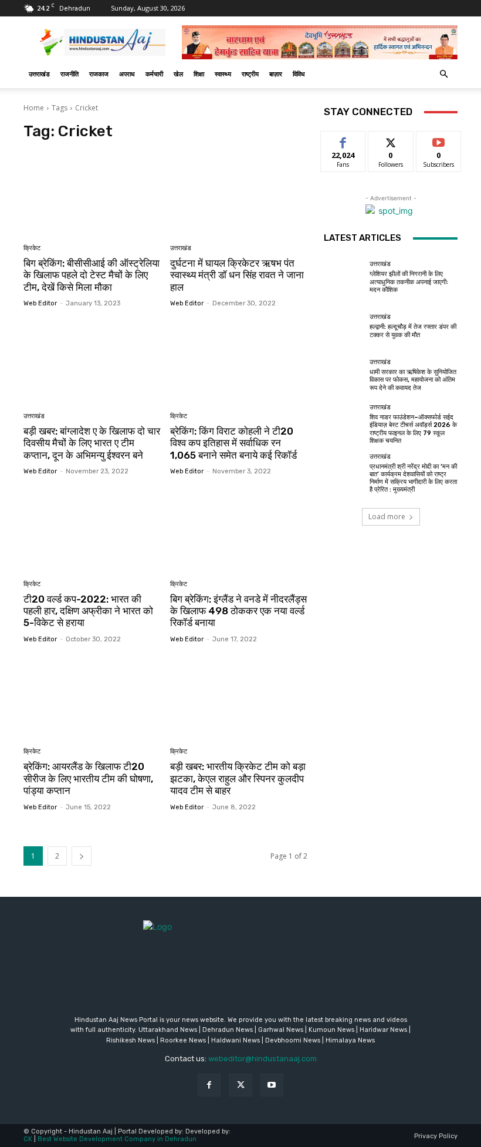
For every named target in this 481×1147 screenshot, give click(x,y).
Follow (391, 140)
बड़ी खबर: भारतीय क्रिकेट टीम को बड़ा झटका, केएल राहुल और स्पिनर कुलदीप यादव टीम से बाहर (238, 778)
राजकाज (99, 73)
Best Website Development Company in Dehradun (117, 1139)
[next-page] (82, 856)
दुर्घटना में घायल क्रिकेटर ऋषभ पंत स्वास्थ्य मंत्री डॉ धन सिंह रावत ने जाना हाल (237, 275)
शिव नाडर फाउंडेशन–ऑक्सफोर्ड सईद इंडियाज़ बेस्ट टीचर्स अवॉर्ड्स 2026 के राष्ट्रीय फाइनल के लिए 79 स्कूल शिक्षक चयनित (413, 429)
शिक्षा (199, 73)
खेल (178, 73)
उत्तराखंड (39, 73)
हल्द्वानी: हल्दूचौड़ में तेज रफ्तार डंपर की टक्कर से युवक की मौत (413, 330)
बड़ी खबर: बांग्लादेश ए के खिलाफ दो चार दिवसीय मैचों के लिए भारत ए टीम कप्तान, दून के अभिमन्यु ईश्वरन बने (91, 443)
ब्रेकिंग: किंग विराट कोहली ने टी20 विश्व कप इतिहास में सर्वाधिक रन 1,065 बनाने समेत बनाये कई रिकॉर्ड (233, 443)
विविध (299, 73)
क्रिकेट (31, 248)
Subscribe (439, 140)
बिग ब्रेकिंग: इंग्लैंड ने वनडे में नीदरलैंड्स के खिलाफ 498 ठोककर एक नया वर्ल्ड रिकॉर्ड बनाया (238, 611)
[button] (443, 74)
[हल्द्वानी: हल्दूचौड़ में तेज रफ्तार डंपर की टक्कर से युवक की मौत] (344, 326)
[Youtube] (271, 1085)
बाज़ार (275, 73)
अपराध (127, 73)
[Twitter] (240, 1085)
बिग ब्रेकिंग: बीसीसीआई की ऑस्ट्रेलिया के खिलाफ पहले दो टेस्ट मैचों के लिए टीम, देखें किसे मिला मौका (91, 275)
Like (343, 140)
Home (33, 108)
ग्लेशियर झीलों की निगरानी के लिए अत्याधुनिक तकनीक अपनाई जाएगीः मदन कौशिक (409, 281)
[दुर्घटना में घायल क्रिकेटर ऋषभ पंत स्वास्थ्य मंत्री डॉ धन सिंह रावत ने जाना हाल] (239, 193)
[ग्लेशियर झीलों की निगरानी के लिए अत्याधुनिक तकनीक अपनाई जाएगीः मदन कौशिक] (344, 277)
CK (27, 1139)
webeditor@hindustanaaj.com (262, 1058)
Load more (386, 517)
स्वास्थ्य (223, 73)
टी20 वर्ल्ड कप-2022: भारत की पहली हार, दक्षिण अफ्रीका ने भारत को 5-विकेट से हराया (88, 611)
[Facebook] (209, 1085)
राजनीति (69, 73)
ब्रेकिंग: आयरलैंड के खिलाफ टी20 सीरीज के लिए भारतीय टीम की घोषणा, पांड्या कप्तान (88, 778)
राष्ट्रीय (250, 73)
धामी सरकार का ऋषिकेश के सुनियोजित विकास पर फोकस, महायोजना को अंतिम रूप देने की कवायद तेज (413, 379)
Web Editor (40, 303)
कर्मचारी (154, 73)
